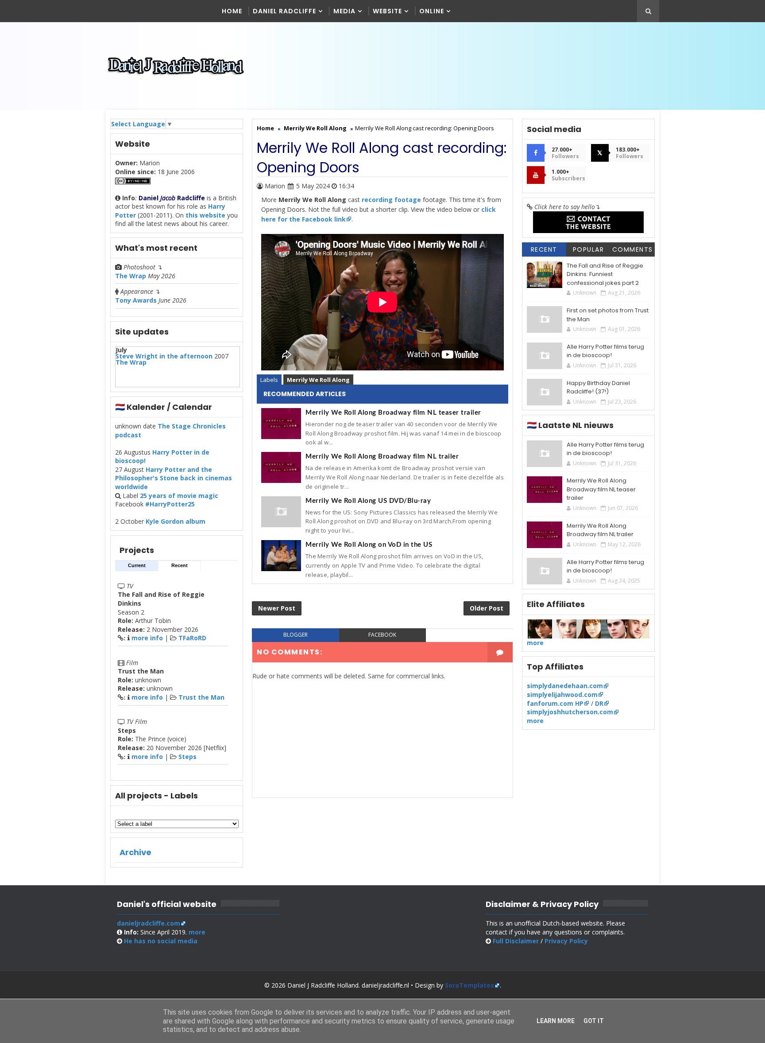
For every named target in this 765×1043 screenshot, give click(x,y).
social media (160, 941)
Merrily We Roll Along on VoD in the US (368, 544)
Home (232, 11)
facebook (382, 634)
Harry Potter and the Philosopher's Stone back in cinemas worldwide (173, 478)
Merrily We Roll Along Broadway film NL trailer (382, 456)
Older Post (486, 608)
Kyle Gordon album (175, 521)
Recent (179, 565)
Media (344, 11)
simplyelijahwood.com (562, 694)
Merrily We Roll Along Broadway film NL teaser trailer (393, 412)
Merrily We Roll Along (318, 380)
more (535, 642)
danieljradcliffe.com (148, 923)
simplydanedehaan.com (565, 685)
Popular (588, 249)
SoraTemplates (469, 985)
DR (599, 703)
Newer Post (276, 608)
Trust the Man (201, 697)
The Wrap (130, 276)
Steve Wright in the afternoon (164, 356)
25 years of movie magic (179, 495)
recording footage (391, 199)
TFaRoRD (192, 638)
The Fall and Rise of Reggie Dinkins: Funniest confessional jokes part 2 (605, 274)
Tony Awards (136, 300)
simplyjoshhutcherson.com (570, 712)
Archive (135, 852)
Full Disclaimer (516, 941)
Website (387, 11)
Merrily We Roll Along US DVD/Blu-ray (368, 501)
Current (137, 565)
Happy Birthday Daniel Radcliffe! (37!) (598, 387)
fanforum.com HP (555, 703)
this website (205, 215)
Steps (187, 756)
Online (431, 11)
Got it (593, 1020)
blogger (295, 634)
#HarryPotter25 (170, 504)
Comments (632, 249)
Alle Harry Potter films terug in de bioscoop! (605, 351)
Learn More (556, 1020)
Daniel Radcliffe (284, 11)
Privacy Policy (566, 941)
